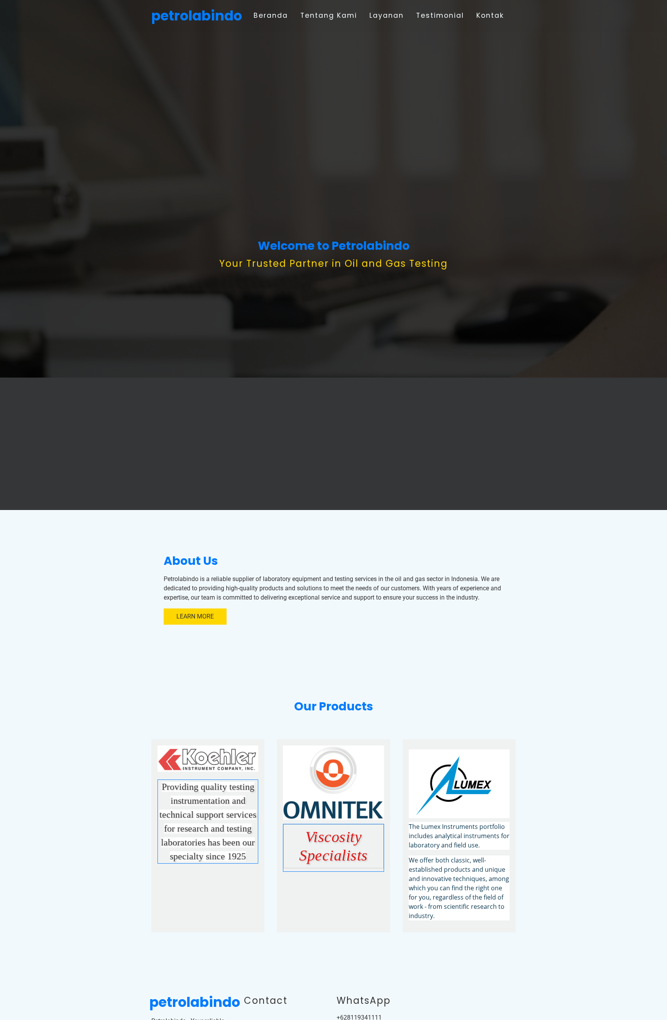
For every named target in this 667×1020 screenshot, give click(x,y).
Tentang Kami (328, 15)
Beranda (271, 15)
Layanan (386, 15)
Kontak (490, 15)
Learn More (195, 616)
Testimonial (440, 15)
